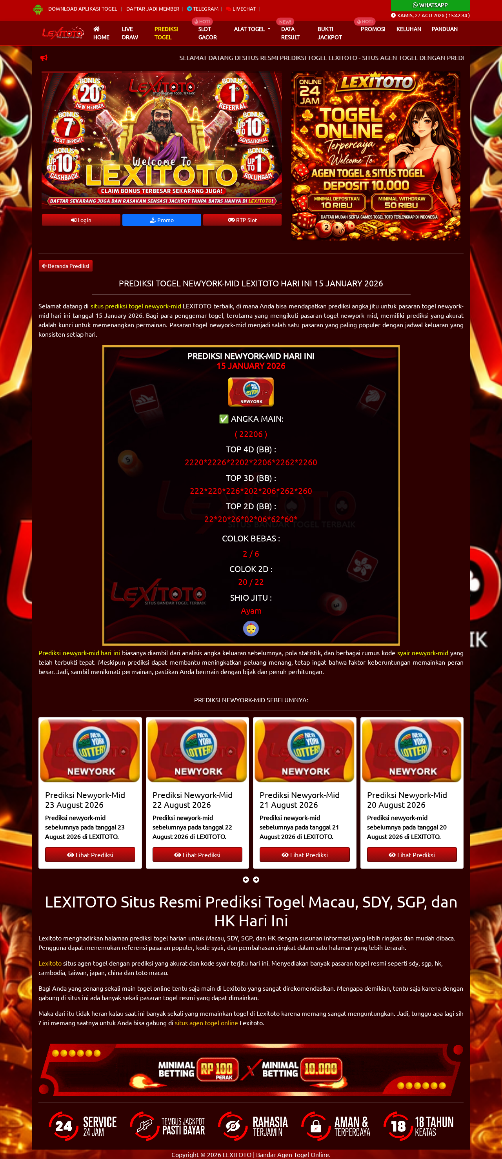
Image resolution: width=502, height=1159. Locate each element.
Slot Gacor (207, 33)
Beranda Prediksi (68, 265)
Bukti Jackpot (330, 33)
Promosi (373, 28)
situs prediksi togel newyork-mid (136, 306)
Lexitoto (50, 963)
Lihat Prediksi (93, 854)
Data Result (290, 33)
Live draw (130, 33)
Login (83, 219)
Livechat (243, 8)
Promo (165, 219)
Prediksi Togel (166, 33)
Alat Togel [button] (250, 28)
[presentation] (246, 879)
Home (101, 36)
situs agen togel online (206, 1022)
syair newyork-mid (423, 652)
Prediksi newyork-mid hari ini (79, 652)
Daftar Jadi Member (152, 8)
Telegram (205, 8)
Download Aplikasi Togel (82, 8)
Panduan (445, 28)
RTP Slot (246, 219)
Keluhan (409, 28)
